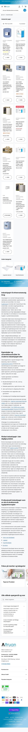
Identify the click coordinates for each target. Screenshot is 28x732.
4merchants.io (19, 724)
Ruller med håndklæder (8, 537)
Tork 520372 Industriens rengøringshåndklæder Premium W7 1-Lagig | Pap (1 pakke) (7, 167)
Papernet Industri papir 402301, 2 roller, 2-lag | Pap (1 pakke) (20, 124)
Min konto (12, 717)
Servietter (5, 545)
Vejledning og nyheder (18, 719)
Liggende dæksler (7, 275)
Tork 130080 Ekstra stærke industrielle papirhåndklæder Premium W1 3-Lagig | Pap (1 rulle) (7, 243)
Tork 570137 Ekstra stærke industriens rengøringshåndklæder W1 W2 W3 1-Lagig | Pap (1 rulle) (7, 127)
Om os (25, 719)
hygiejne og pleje (14, 447)
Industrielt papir (9, 14)
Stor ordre (7, 215)
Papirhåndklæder (20, 275)
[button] (2, 6)
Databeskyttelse (12, 721)
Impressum (18, 721)
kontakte (7, 717)
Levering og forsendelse (7, 719)
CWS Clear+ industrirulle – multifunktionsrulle (7, 199)
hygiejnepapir (4, 304)
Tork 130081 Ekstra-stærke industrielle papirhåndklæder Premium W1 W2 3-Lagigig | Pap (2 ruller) (20, 86)
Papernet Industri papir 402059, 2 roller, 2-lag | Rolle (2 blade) (20, 163)
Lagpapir (5, 540)
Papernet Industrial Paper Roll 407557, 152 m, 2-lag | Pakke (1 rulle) (20, 46)
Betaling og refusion (19, 717)
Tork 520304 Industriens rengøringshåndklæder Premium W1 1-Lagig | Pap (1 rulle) (20, 205)
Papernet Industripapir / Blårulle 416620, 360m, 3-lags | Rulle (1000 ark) (6, 47)
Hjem (4, 14)
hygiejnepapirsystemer (7, 363)
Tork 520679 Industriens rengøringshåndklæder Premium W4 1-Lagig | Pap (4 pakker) (7, 85)
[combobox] (14, 10)
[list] (14, 283)
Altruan (10, 724)
